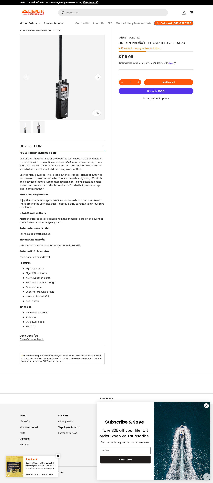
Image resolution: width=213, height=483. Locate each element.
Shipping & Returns (68, 427)
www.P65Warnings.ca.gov (50, 361)
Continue (125, 459)
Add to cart (168, 82)
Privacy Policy (66, 421)
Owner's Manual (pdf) (32, 339)
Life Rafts (25, 421)
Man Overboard (29, 427)
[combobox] (113, 12)
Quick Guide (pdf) (30, 335)
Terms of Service (67, 433)
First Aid (24, 444)
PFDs (22, 433)
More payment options (156, 98)
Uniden (122, 37)
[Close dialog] (206, 405)
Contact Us (82, 23)
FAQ (110, 23)
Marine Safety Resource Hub (133, 23)
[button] (192, 12)
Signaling (25, 438)
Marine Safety (28, 23)
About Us (98, 23)
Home (22, 30)
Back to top (106, 398)
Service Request (54, 23)
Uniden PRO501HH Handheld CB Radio (44, 30)
